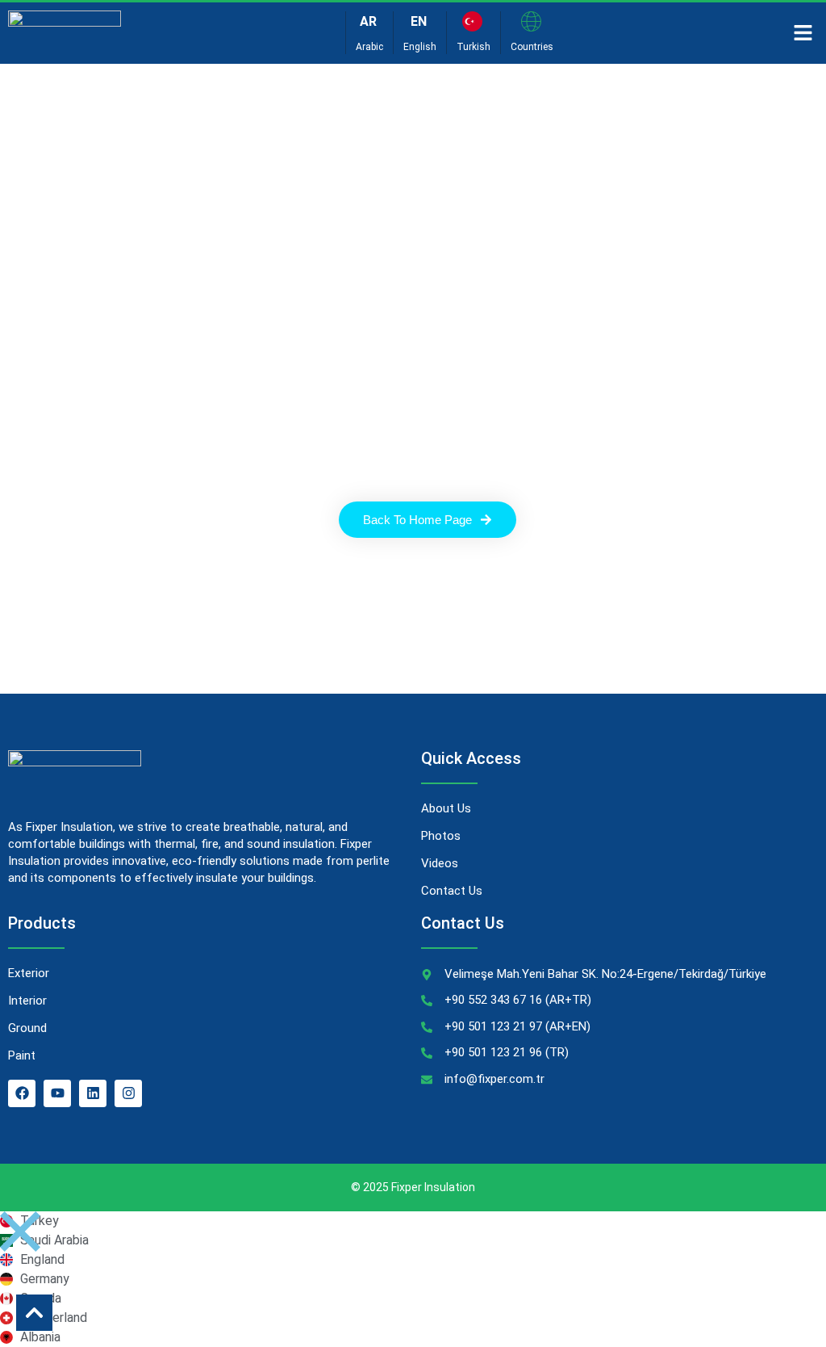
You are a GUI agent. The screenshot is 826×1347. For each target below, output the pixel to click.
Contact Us (451, 890)
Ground (27, 1028)
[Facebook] (21, 1093)
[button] (803, 33)
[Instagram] (128, 1093)
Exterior (28, 973)
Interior (27, 1000)
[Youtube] (57, 1093)
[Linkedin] (92, 1093)
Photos (441, 836)
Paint (21, 1055)
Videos (439, 863)
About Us (446, 808)
